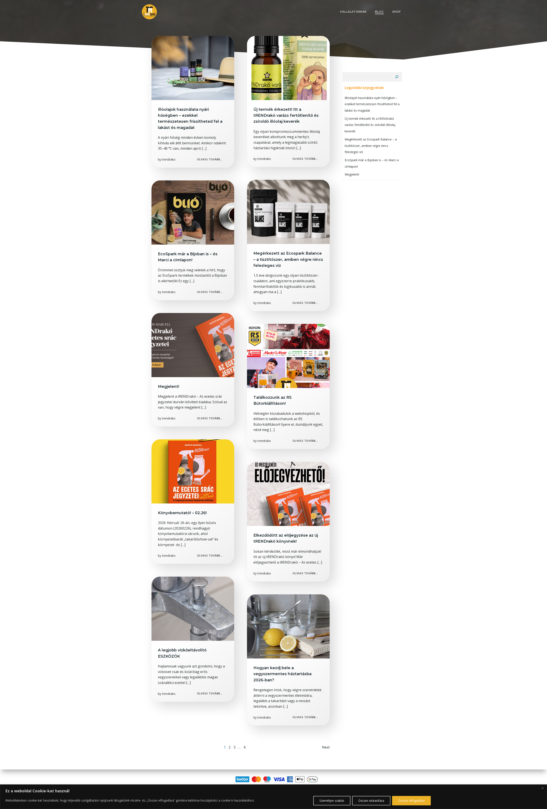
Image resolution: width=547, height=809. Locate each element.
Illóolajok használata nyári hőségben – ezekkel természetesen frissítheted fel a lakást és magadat (372, 104)
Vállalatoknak (353, 11)
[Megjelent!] (192, 344)
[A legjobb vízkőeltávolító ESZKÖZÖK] (192, 608)
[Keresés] (397, 77)
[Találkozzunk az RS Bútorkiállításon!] (288, 355)
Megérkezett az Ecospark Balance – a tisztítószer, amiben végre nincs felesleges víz (371, 145)
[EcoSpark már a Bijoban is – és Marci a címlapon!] (192, 212)
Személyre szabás (331, 801)
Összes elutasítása (371, 801)
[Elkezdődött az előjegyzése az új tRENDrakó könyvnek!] (288, 493)
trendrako (168, 159)
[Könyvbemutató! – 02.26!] (192, 471)
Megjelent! (352, 174)
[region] (273, 796)
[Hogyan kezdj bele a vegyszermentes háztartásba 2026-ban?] (288, 626)
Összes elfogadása (411, 801)
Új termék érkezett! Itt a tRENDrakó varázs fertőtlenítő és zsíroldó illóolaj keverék (370, 125)
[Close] (542, 788)
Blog (379, 11)
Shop (396, 11)
